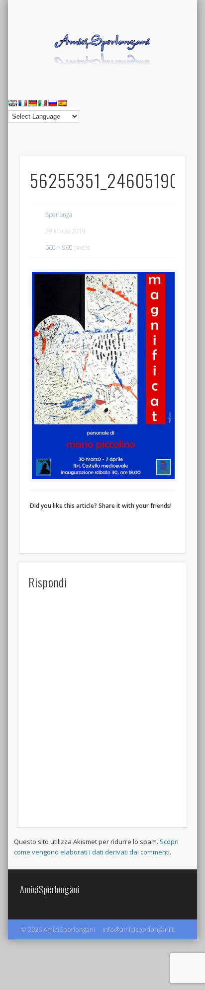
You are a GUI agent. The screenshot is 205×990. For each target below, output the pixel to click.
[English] (12, 103)
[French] (22, 103)
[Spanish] (62, 103)
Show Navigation (161, 89)
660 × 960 (59, 247)
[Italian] (42, 103)
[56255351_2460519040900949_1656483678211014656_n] (102, 375)
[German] (32, 103)
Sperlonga (58, 215)
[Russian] (52, 103)
